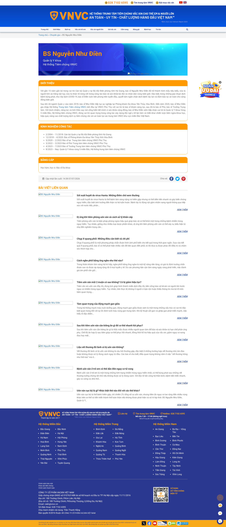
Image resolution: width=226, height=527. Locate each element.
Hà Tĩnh (118, 437)
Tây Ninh (176, 466)
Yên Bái (43, 463)
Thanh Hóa (120, 454)
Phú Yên (119, 459)
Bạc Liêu (159, 436)
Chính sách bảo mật (45, 483)
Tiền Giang (160, 470)
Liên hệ (123, 413)
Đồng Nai (176, 449)
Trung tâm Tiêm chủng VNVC (72, 107)
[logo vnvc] (69, 15)
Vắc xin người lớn (96, 29)
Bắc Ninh (62, 429)
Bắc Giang (45, 429)
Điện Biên (44, 433)
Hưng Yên (62, 442)
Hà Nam (44, 437)
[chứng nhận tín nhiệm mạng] (162, 523)
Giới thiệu (56, 29)
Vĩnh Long (177, 474)
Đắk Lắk (99, 433)
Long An (176, 461)
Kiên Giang (177, 457)
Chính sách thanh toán (46, 488)
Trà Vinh (176, 470)
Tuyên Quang (64, 463)
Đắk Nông (119, 433)
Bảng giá (136, 29)
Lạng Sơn (44, 446)
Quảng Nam (101, 450)
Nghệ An (100, 446)
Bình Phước (177, 440)
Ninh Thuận (160, 466)
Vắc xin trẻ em (80, 29)
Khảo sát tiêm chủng (45, 486)
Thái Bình (62, 454)
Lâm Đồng (160, 461)
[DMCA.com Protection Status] (171, 523)
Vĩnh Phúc (62, 459)
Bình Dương (160, 440)
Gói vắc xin (112, 29)
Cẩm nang (124, 29)
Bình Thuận (160, 444)
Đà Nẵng (119, 429)
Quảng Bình (120, 446)
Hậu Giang (160, 457)
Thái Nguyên (46, 459)
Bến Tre (175, 436)
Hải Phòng (62, 437)
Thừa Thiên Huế (103, 459)
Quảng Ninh (45, 454)
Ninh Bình (44, 450)
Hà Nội (61, 433)
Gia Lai (99, 437)
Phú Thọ (61, 450)
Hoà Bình (44, 442)
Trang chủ (44, 29)
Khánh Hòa (101, 442)
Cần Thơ (159, 449)
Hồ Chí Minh (178, 453)
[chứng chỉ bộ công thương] (182, 523)
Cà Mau (176, 444)
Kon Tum (119, 442)
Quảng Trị (100, 454)
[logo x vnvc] (143, 523)
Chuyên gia (55, 35)
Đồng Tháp (160, 453)
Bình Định (100, 429)
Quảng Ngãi (120, 450)
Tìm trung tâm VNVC (145, 413)
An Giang (159, 429)
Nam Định (62, 446)
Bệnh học (147, 29)
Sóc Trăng (160, 474)
